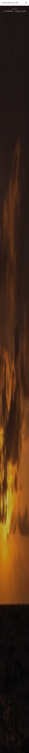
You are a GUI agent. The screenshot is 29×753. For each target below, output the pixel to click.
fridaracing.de (10, 3)
